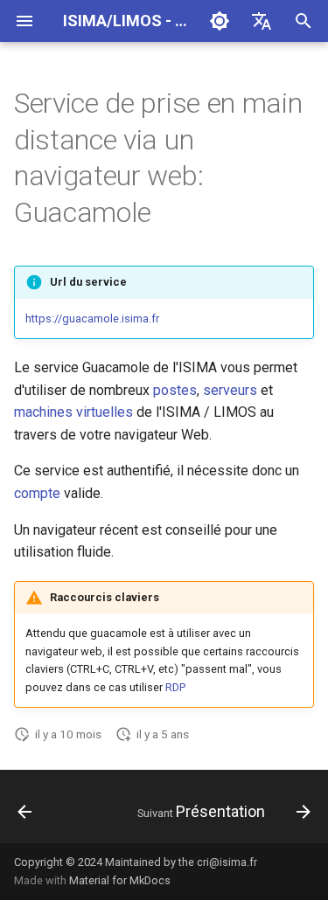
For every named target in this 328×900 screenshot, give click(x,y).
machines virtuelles (73, 412)
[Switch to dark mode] (219, 20)
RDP (175, 687)
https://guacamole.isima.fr (92, 318)
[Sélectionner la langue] (261, 20)
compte (37, 493)
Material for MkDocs (120, 880)
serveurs (230, 390)
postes (175, 390)
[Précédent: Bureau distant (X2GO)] (24, 812)
